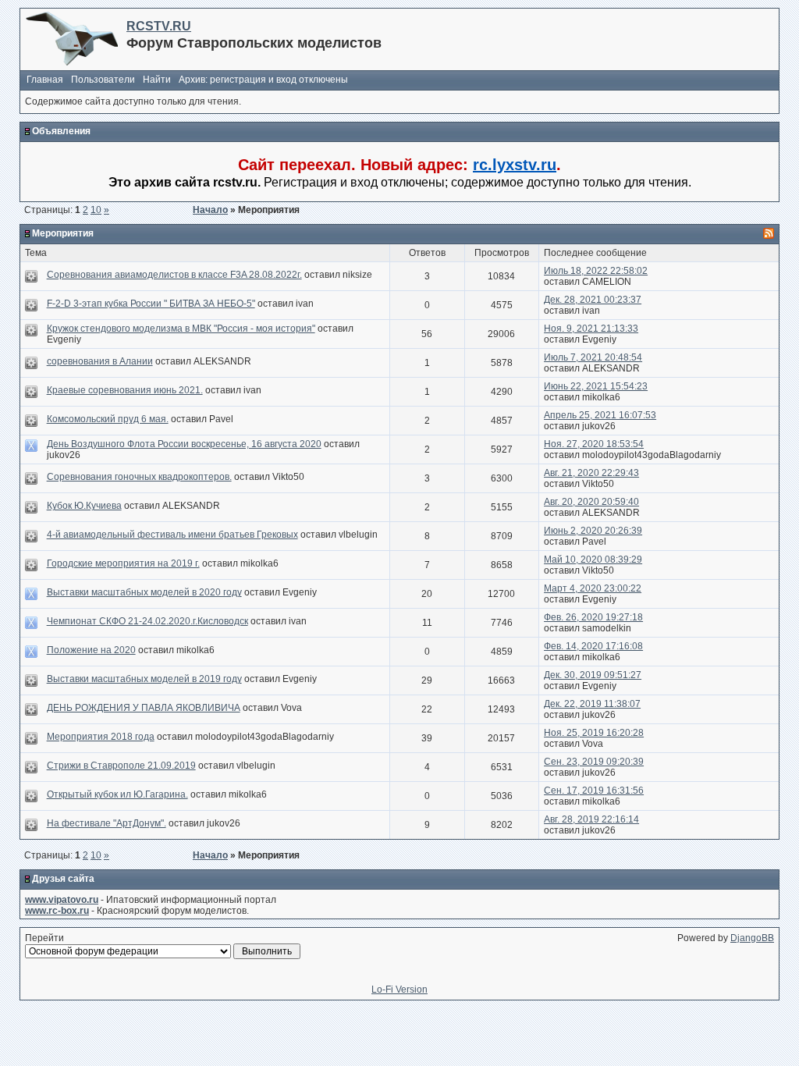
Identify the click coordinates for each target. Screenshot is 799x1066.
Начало (210, 209)
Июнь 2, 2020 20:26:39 (593, 530)
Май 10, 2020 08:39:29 (593, 559)
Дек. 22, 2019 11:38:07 (592, 703)
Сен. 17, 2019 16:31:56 (594, 790)
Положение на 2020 (91, 650)
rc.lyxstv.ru (514, 164)
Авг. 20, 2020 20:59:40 (591, 501)
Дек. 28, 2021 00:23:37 (592, 299)
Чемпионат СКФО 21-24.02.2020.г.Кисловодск (147, 621)
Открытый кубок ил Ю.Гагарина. (117, 794)
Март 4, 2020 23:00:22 (592, 588)
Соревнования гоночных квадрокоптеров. (139, 476)
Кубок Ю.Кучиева (84, 505)
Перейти (44, 938)
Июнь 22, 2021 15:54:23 (596, 386)
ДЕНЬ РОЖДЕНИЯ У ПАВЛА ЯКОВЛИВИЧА (143, 707)
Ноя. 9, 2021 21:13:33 (591, 328)
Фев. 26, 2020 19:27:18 (593, 617)
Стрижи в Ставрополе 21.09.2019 (121, 765)
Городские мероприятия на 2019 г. (123, 563)
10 (96, 209)
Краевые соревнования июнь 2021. (125, 390)
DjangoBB (752, 938)
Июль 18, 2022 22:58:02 (596, 270)
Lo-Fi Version (399, 989)
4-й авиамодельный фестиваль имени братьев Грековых (172, 534)
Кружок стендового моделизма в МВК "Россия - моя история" (181, 328)
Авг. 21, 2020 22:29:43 (591, 472)
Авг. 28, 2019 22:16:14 (591, 819)
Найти (157, 79)
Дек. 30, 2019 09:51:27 (592, 675)
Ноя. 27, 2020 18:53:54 (594, 444)
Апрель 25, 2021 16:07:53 (600, 415)
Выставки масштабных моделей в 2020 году (144, 592)
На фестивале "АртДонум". (106, 823)
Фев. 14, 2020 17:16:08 (593, 646)
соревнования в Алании (100, 361)
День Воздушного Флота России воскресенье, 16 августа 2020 (184, 444)
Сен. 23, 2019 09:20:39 (594, 761)
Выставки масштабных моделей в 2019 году (144, 678)
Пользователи (103, 79)
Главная (45, 79)
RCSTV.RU (158, 26)
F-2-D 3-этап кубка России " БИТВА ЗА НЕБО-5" (151, 303)
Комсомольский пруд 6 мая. (108, 419)
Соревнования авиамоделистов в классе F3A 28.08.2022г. (174, 274)
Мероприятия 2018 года (100, 736)
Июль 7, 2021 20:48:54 (593, 357)
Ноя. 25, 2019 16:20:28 (594, 732)
